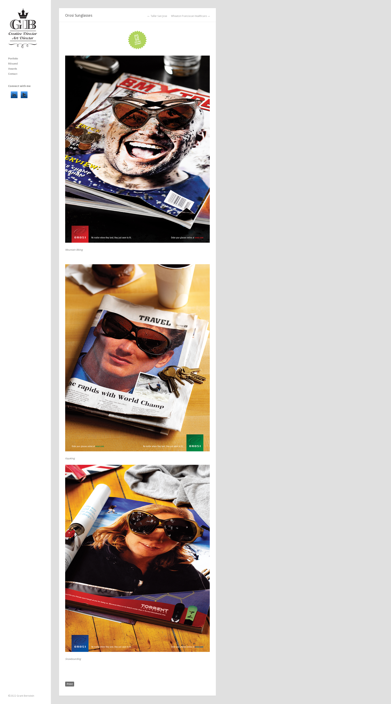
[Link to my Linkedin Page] (14, 94)
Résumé (13, 63)
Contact (12, 73)
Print (70, 684)
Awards (12, 68)
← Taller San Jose (157, 16)
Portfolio (13, 58)
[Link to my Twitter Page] (24, 94)
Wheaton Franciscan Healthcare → (190, 16)
